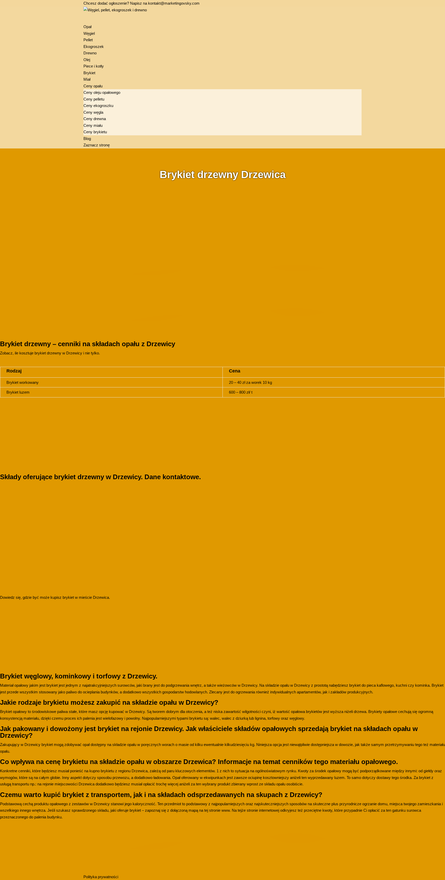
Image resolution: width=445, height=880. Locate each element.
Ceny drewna (94, 119)
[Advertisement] (154, 218)
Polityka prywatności (100, 877)
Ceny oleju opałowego (101, 92)
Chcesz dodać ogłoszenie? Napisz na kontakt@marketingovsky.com (141, 3)
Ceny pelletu (93, 99)
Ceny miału (92, 125)
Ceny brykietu (95, 132)
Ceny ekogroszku (98, 105)
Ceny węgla (93, 112)
